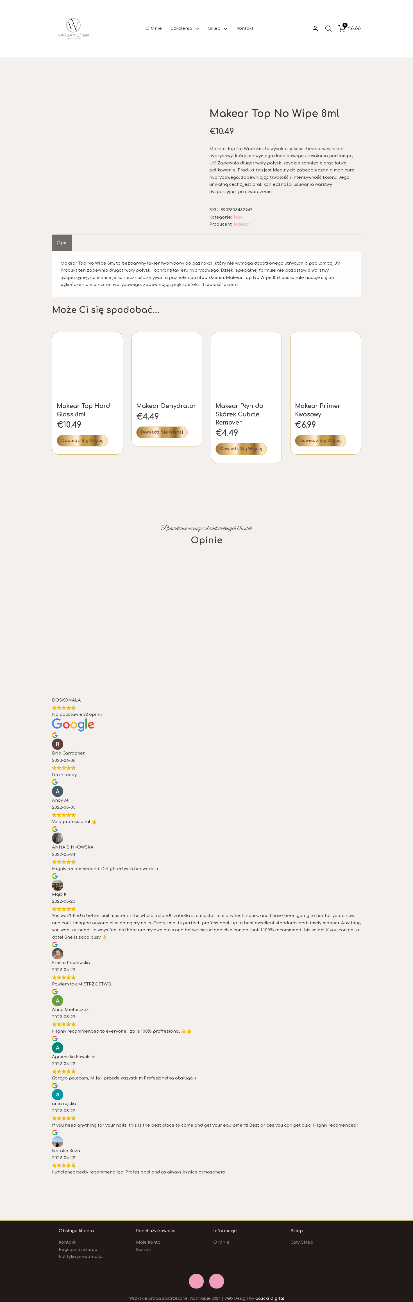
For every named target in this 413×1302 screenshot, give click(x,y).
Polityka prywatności (81, 1256)
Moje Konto (148, 1242)
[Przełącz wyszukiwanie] (328, 29)
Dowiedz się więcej (82, 440)
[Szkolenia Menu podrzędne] (197, 29)
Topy (238, 217)
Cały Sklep (302, 1242)
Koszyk (143, 1249)
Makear (242, 224)
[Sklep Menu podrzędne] (225, 29)
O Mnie (154, 28)
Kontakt (245, 28)
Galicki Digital (269, 1298)
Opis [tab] (62, 242)
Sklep (214, 28)
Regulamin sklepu (78, 1249)
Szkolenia (181, 28)
